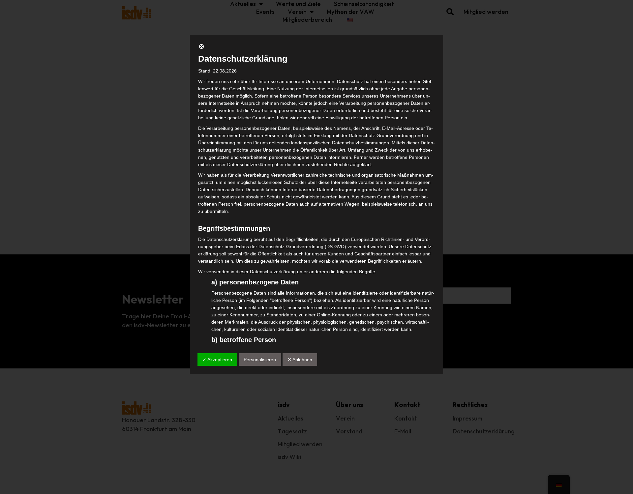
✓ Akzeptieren (217, 359)
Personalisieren (260, 359)
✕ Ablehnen (299, 359)
